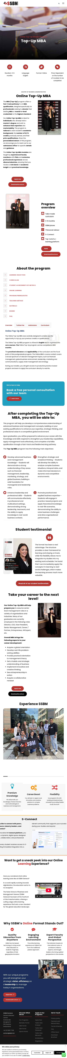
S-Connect (29, 819)
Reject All (48, 1053)
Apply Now (38, 1020)
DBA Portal (22, 1029)
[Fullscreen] (60, 896)
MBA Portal (22, 1026)
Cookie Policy (26, 1055)
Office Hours (55, 1032)
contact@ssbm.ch (9, 1033)
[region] (33, 1051)
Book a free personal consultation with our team (31, 391)
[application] (48, 890)
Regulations (39, 1041)
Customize (37, 1053)
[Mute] (57, 896)
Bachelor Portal (24, 1023)
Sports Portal (23, 1031)
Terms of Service (56, 1026)
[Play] (37, 896)
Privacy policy (55, 1018)
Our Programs (23, 1020)
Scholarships (39, 1038)
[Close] (65, 1046)
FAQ (52, 1029)
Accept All (59, 1053)
